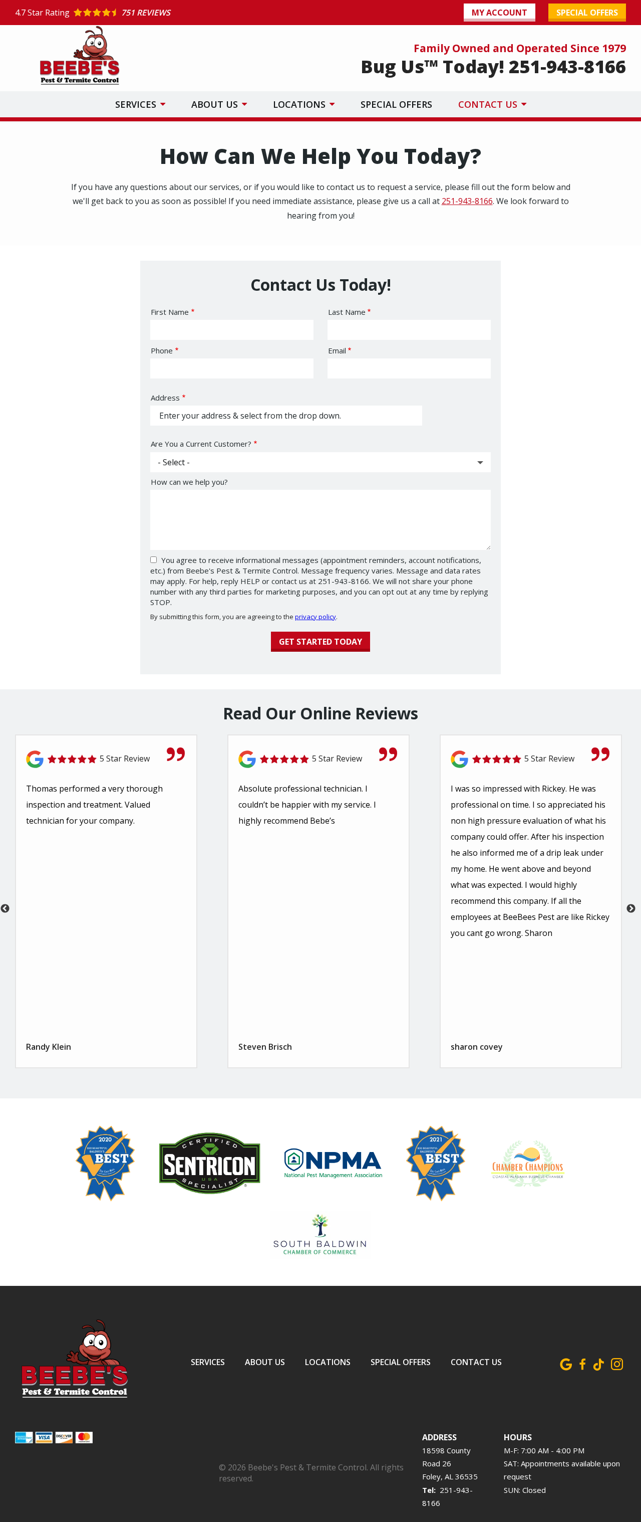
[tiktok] (598, 1362)
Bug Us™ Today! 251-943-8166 (493, 66)
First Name (170, 312)
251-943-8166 (467, 201)
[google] (566, 1362)
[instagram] (616, 1362)
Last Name (347, 312)
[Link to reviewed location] (106, 759)
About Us (215, 104)
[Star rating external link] (167, 12)
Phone (162, 350)
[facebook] (582, 1362)
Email (337, 350)
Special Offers (396, 104)
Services (137, 104)
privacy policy (315, 616)
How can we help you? (189, 482)
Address (165, 398)
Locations (300, 104)
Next (631, 909)
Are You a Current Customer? (201, 444)
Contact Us (489, 104)
